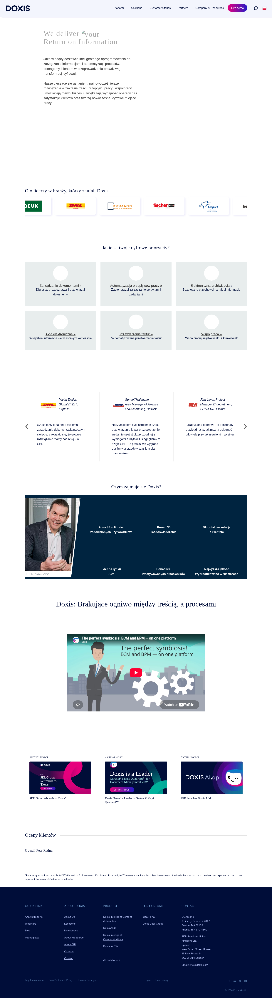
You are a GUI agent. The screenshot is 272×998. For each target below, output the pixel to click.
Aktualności (38, 757)
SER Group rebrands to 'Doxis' (47, 798)
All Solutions (111, 959)
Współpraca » (211, 334)
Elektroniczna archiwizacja (210, 285)
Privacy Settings (87, 980)
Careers (69, 951)
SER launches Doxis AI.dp (196, 798)
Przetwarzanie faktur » (136, 334)
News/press (71, 930)
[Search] (255, 8)
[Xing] (240, 980)
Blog (27, 930)
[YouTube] (245, 980)
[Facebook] (229, 980)
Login (147, 980)
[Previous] (28, 426)
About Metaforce (74, 937)
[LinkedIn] (235, 980)
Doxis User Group (152, 923)
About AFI (70, 944)
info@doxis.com (198, 964)
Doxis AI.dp (109, 927)
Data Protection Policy (61, 980)
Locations (69, 923)
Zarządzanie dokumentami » (61, 285)
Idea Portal (148, 916)
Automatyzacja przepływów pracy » (136, 285)
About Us (69, 916)
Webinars (30, 923)
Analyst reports (34, 916)
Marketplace (32, 937)
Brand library (161, 980)
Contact (68, 958)
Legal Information (34, 980)
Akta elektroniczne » (60, 334)
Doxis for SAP (111, 946)
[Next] (243, 426)
